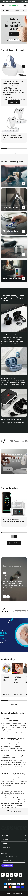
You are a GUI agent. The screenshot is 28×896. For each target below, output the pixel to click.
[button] (3, 6)
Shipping (9, 99)
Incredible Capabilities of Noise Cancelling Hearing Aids (17, 679)
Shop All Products (14, 153)
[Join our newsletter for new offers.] (24, 861)
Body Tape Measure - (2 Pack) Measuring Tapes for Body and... (13, 136)
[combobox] (20, 10)
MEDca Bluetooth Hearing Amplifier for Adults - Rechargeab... (14, 520)
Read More (4, 693)
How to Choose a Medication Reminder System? (7, 678)
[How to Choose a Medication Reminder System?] (6, 668)
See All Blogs (14, 704)
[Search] (24, 10)
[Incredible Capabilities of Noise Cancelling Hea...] (17, 668)
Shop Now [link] (7, 469)
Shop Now (18, 33)
